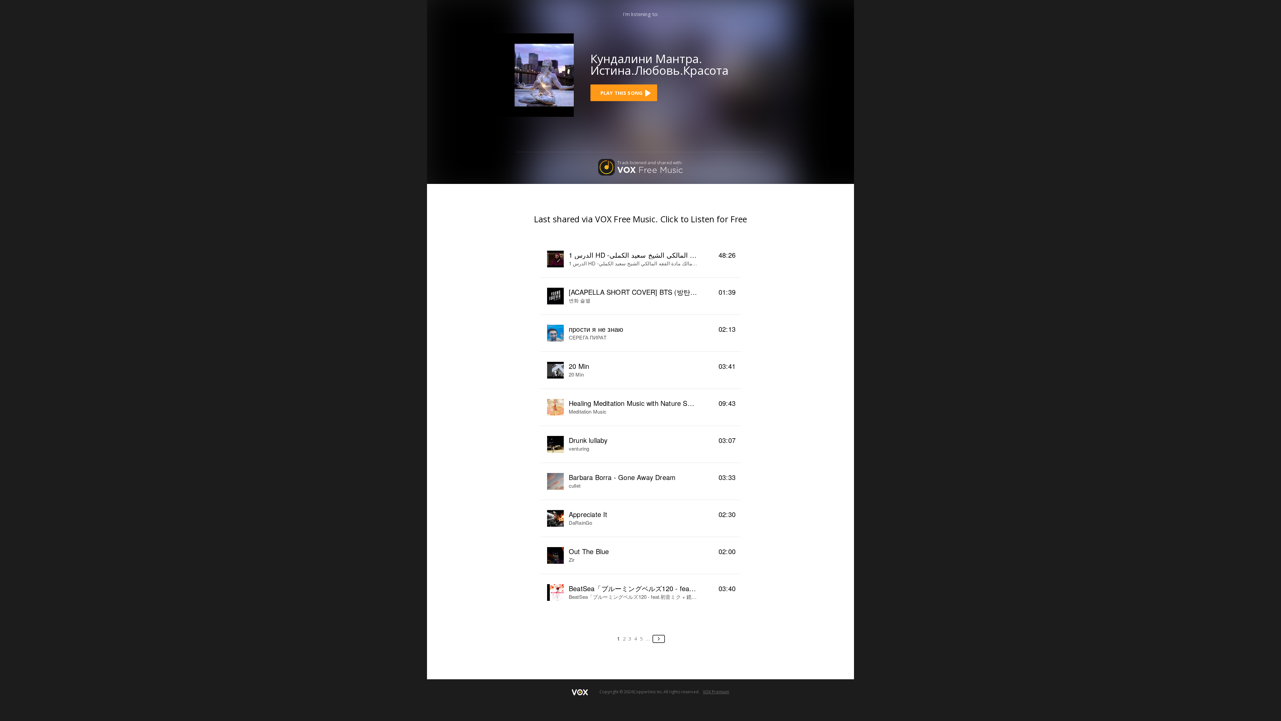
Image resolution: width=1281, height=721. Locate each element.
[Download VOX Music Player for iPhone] (532, 74)
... (648, 638)
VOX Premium (716, 692)
